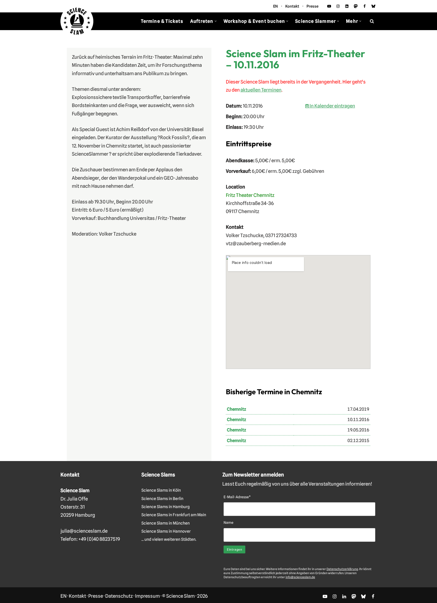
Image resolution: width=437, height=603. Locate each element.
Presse (312, 6)
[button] (215, 21)
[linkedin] (347, 6)
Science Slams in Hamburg (165, 506)
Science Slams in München (165, 523)
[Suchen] (372, 21)
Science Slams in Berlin (162, 498)
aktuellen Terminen (261, 90)
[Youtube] (329, 6)
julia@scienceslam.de (83, 531)
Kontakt (292, 6)
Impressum (147, 596)
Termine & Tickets (162, 21)
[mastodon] (356, 6)
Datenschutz (119, 596)
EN (275, 6)
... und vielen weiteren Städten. (168, 539)
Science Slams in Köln (161, 490)
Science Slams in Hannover (166, 531)
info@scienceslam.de (300, 577)
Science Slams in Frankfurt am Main (173, 514)
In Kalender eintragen (332, 106)
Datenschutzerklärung (342, 569)
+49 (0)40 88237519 (99, 539)
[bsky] (373, 6)
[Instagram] (338, 6)
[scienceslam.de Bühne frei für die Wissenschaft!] (76, 21)
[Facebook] (364, 6)
